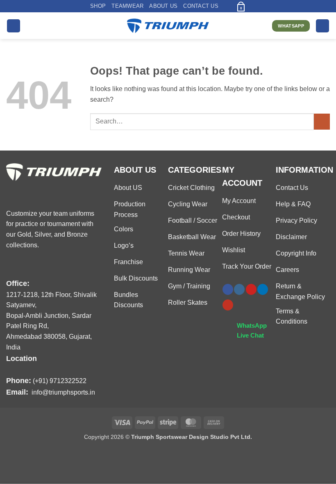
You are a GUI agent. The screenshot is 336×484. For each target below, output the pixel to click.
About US (163, 6)
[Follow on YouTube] (227, 304)
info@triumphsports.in (63, 392)
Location (21, 358)
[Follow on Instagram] (239, 289)
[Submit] (322, 122)
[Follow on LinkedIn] (262, 289)
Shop (98, 6)
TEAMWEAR (127, 6)
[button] (226, 6)
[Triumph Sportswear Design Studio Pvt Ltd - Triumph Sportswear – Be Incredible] (168, 26)
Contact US (200, 6)
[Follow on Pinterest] (251, 289)
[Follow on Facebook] (227, 289)
